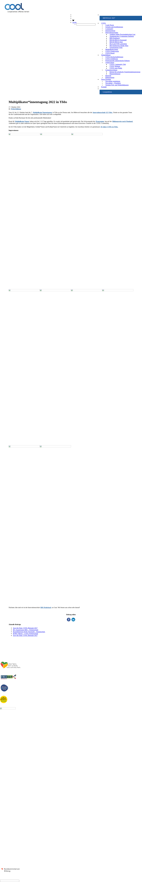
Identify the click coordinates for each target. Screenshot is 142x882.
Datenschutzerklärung (134, 654)
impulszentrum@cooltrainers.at (11, 648)
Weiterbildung (16, 109)
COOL (103, 23)
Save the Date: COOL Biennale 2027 (25, 628)
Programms (100, 121)
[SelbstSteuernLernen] (3, 699)
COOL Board (109, 53)
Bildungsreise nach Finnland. (122, 121)
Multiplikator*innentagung (42, 112)
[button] (121, 18)
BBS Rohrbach (45, 607)
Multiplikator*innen (22, 121)
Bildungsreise (109, 77)
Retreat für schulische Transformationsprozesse (125, 72)
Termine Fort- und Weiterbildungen (117, 85)
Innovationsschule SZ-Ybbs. (103, 112)
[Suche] (9, 881)
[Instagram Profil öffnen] (72, 17)
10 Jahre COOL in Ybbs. (109, 127)
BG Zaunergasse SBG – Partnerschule (25, 630)
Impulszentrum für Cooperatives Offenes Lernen (17, 639)
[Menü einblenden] (71, 879)
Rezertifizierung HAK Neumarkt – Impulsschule (29, 632)
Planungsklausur (115, 74)
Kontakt (104, 87)
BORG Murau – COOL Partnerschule (25, 633)
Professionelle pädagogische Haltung (117, 61)
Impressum (138, 652)
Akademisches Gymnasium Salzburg (122, 36)
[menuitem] (121, 18)
